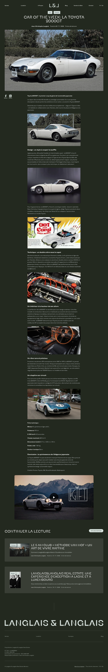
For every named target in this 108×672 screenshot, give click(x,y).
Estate (13, 573)
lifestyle (13, 545)
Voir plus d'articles (96, 530)
